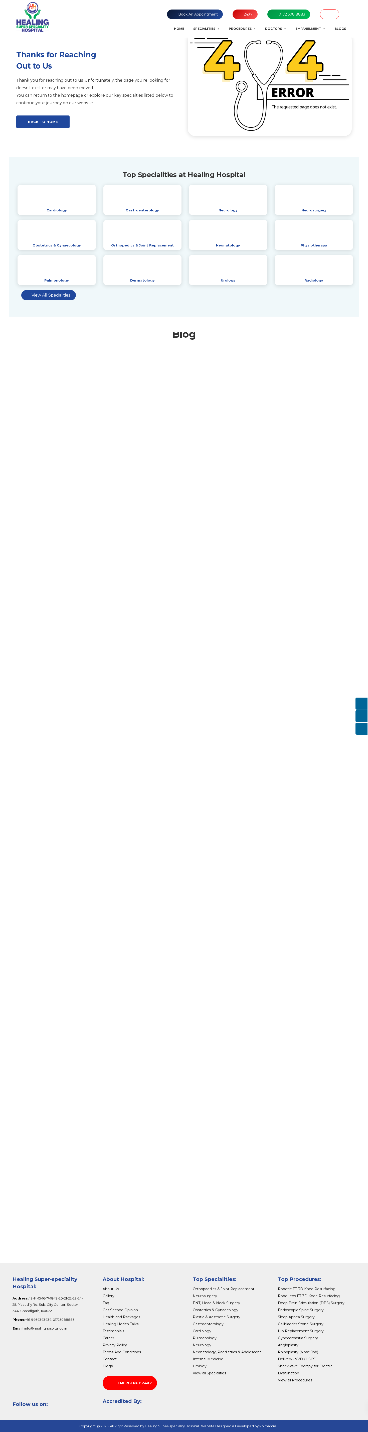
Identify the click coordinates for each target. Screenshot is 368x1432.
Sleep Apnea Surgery (296, 1317)
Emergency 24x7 (135, 1383)
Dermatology (142, 280)
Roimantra (267, 1426)
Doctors (273, 29)
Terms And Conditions (122, 1352)
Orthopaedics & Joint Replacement (223, 1289)
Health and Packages (121, 1317)
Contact (110, 1359)
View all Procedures (295, 1380)
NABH (329, 14)
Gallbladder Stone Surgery (300, 1324)
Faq (106, 1303)
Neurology (228, 210)
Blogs (340, 29)
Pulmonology (56, 280)
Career (108, 1338)
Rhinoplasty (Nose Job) (298, 1352)
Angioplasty (288, 1345)
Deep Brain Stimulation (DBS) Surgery (311, 1303)
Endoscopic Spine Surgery (301, 1310)
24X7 (248, 14)
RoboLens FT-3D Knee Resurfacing (309, 1296)
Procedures (240, 29)
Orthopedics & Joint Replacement (142, 245)
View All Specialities (51, 295)
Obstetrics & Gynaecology (57, 245)
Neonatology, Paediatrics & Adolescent (227, 1352)
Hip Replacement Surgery (301, 1331)
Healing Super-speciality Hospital (172, 1426)
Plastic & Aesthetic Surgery (216, 1317)
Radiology (313, 280)
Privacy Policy (115, 1345)
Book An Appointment (198, 14)
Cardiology (57, 210)
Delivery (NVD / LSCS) (297, 1359)
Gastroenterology (142, 210)
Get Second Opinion (120, 1310)
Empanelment (308, 29)
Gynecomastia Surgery (298, 1338)
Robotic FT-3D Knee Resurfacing (306, 1289)
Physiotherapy (314, 245)
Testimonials (113, 1331)
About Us (111, 1289)
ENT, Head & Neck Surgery (216, 1303)
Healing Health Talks (120, 1324)
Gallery (108, 1296)
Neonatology (228, 245)
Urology (228, 280)
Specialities (204, 29)
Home (179, 29)
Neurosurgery (313, 210)
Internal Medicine (208, 1359)
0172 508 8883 (292, 14)
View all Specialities (209, 1373)
